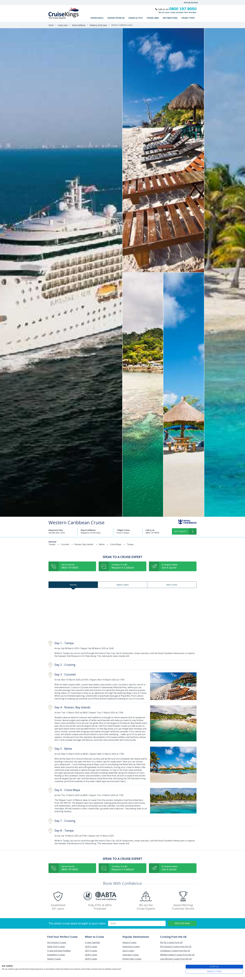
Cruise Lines (153, 18)
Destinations (170, 18)
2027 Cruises (91, 950)
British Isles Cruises (131, 958)
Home (51, 25)
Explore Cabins (123, 584)
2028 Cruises (91, 954)
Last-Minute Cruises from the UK (176, 958)
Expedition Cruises (56, 954)
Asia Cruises (128, 950)
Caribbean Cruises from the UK (175, 950)
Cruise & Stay (135, 18)
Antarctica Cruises (131, 946)
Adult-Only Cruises (56, 946)
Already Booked (191, 2)
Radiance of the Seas (98, 25)
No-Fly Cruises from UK (171, 942)
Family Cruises (54, 958)
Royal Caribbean (78, 25)
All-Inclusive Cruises (56, 942)
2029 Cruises (91, 958)
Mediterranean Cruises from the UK (177, 954)
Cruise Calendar (92, 942)
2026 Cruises (91, 946)
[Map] (122, 613)
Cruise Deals (96, 18)
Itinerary (73, 584)
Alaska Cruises (129, 942)
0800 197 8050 (152, 532)
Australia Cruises (130, 954)
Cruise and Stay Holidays (59, 950)
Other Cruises (171, 584)
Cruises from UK (116, 18)
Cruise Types (188, 18)
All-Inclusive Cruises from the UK (175, 946)
